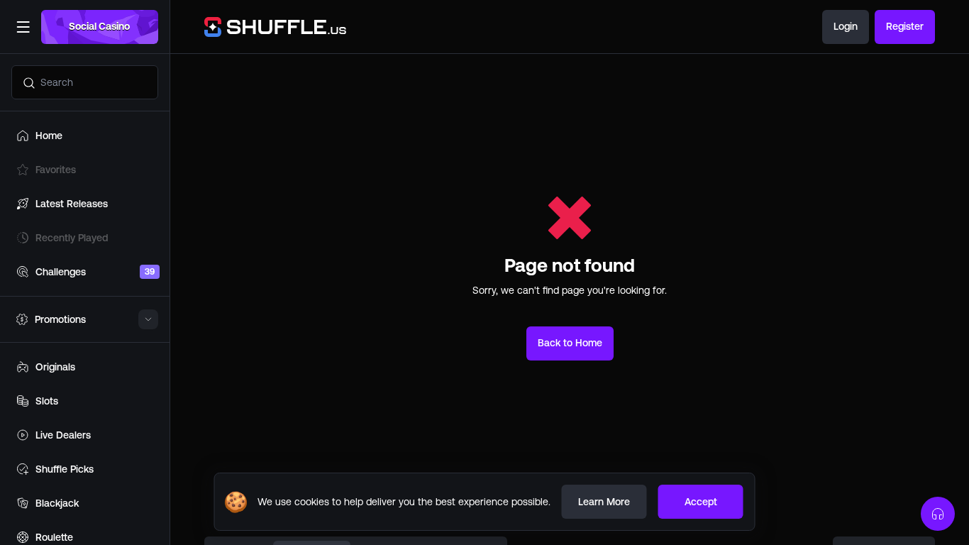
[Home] (267, 27)
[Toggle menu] (22, 27)
